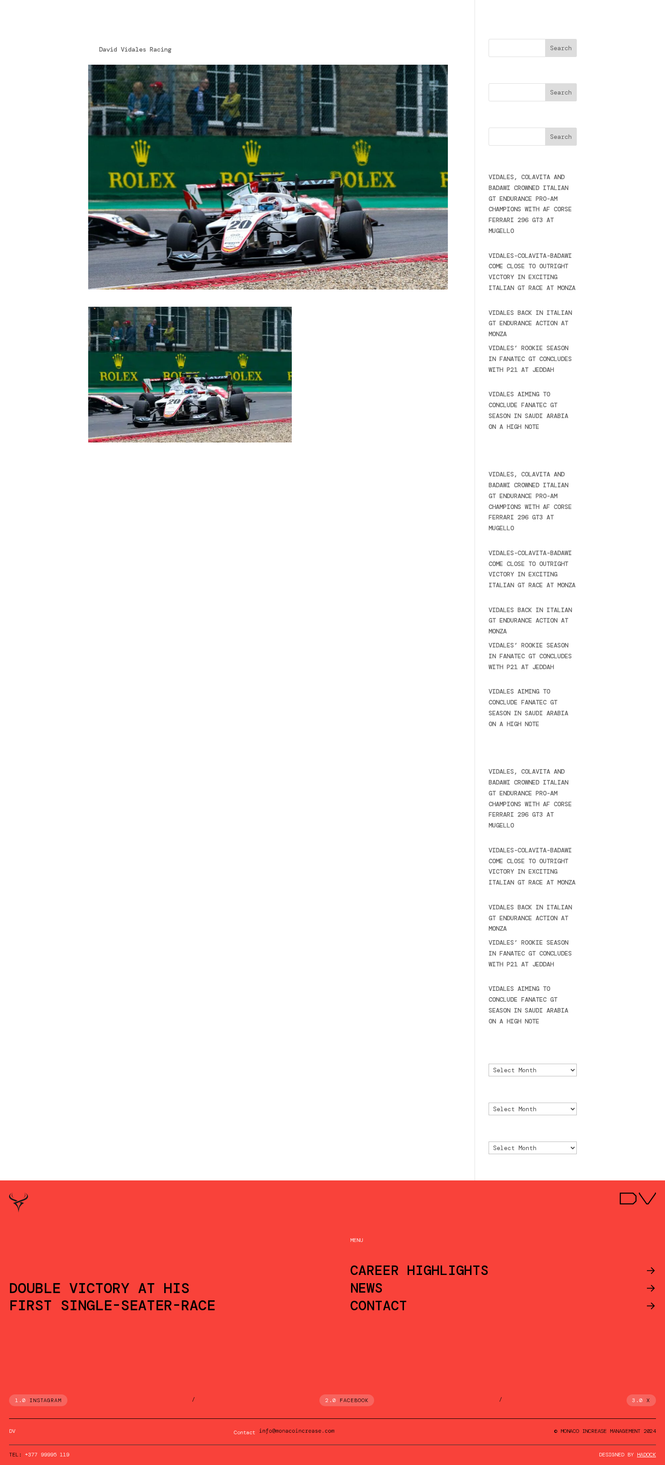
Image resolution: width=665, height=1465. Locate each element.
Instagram (45, 1400)
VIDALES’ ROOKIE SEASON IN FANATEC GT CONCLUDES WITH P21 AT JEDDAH (530, 359)
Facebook (354, 1400)
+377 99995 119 (47, 1454)
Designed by (627, 1454)
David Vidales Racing (135, 49)
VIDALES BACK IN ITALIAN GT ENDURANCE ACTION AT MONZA (530, 323)
